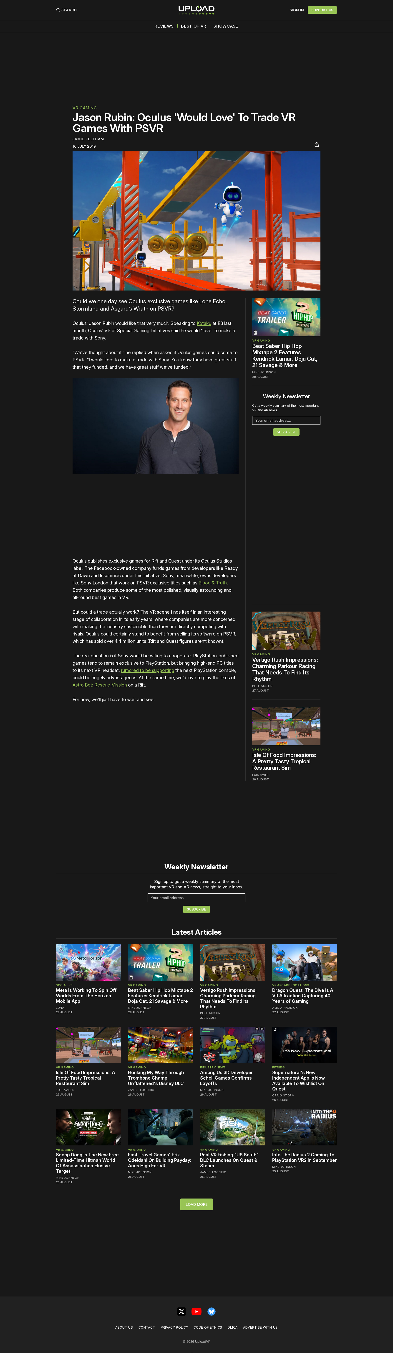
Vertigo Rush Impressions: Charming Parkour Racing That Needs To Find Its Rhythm (285, 669)
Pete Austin (262, 686)
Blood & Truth (213, 583)
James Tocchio (141, 1090)
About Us (124, 1327)
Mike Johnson (264, 372)
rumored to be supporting (147, 670)
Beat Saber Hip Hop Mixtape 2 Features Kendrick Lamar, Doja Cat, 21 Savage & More (284, 355)
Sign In (297, 10)
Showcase (226, 26)
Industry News (213, 1067)
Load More (196, 1204)
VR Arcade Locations (290, 985)
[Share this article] (316, 144)
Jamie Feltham (88, 139)
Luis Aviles (261, 775)
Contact (147, 1327)
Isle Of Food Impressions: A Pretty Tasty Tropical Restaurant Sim (284, 761)
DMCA (233, 1327)
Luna (60, 1007)
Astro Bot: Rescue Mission (100, 685)
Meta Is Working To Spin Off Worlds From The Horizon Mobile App (86, 996)
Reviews (164, 26)
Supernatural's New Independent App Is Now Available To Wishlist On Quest (298, 1081)
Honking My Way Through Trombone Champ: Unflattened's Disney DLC (156, 1078)
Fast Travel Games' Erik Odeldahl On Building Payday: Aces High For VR (159, 1160)
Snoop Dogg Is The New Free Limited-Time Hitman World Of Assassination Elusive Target (87, 1163)
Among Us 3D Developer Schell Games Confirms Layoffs (226, 1078)
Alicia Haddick (285, 1007)
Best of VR (193, 26)
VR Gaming (85, 107)
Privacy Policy (174, 1327)
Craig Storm (283, 1095)
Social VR (64, 985)
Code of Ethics (208, 1327)
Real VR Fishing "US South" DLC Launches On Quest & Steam (229, 1160)
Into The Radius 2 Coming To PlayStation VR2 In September (304, 1157)
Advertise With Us (260, 1327)
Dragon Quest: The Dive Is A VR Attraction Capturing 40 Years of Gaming (302, 996)
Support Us (322, 10)
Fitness (278, 1067)
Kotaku (204, 323)
